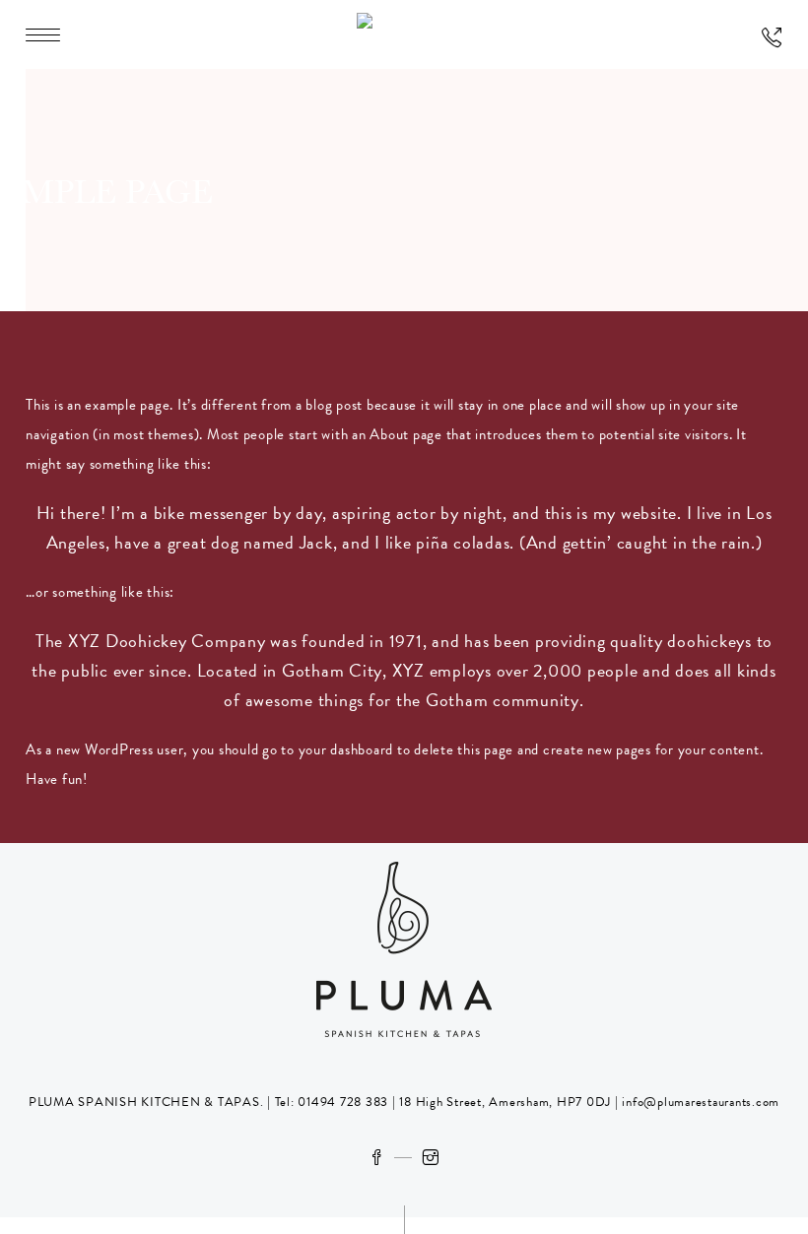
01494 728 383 (343, 1102)
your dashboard (346, 749)
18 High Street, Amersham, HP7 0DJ (504, 1102)
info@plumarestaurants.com (700, 1102)
